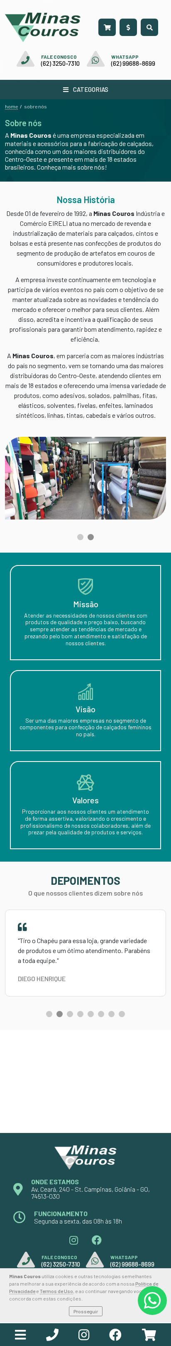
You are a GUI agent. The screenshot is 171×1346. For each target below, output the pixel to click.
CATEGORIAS (90, 89)
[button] (80, 537)
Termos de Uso (56, 1291)
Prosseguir (85, 1311)
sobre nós (35, 106)
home (11, 106)
